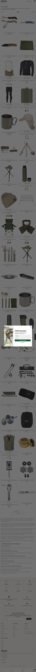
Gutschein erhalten (22, 340)
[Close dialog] (31, 327)
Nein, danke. (22, 342)
